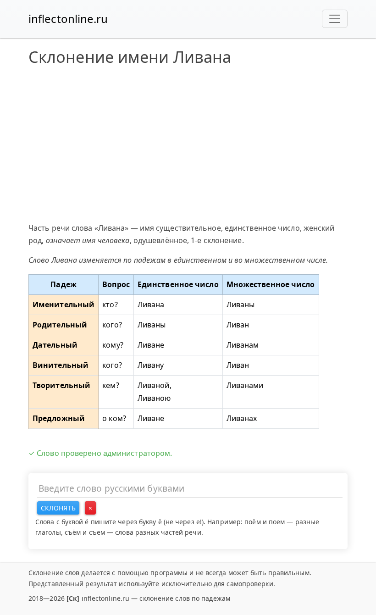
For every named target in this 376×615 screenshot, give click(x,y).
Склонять (58, 508)
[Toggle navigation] (335, 19)
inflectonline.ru (68, 18)
